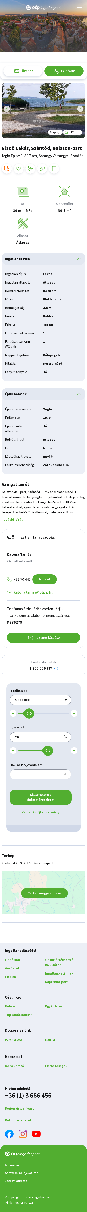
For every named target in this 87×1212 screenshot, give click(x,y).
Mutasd (44, 579)
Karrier (50, 1039)
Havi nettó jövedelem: (26, 765)
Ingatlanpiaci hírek (59, 973)
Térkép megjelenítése (44, 893)
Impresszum (13, 1165)
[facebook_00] (9, 1135)
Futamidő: (17, 728)
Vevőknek (12, 968)
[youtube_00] (36, 1135)
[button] (56, 668)
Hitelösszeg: (19, 690)
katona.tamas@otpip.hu (33, 592)
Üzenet (27, 71)
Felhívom (68, 71)
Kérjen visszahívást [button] (19, 1108)
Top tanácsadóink (18, 1015)
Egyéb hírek (54, 1006)
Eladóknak (13, 960)
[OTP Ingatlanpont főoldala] (43, 7)
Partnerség (13, 1039)
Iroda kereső (14, 1066)
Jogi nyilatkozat (16, 1181)
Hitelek (10, 977)
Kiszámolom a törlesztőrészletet (40, 797)
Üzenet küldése (48, 637)
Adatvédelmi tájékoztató (21, 1173)
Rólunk (10, 1006)
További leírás (12, 519)
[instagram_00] (23, 1135)
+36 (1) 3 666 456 (28, 1095)
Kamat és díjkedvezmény (40, 812)
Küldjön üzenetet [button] (18, 1120)
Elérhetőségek (56, 1066)
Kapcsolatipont (57, 982)
